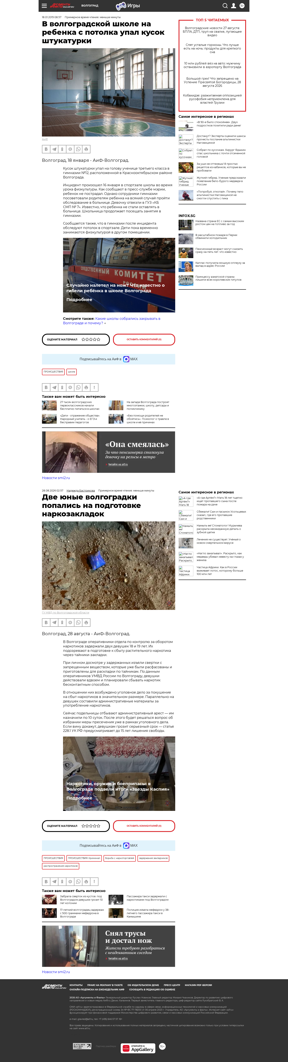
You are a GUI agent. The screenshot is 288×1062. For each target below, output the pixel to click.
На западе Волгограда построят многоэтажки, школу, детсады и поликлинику (148, 405)
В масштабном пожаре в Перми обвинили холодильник (216, 237)
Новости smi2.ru (56, 478)
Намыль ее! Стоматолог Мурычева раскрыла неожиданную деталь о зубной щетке (219, 529)
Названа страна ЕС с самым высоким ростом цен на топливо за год (219, 223)
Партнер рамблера (106, 1046)
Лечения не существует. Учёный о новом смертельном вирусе (219, 541)
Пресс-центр (172, 985)
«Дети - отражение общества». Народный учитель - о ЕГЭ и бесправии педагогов (80, 419)
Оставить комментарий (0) (144, 339)
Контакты (76, 985)
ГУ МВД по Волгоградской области (65, 612)
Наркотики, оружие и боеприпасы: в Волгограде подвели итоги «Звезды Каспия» (117, 786)
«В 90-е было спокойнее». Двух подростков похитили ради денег (219, 124)
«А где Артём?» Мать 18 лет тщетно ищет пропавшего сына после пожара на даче (219, 501)
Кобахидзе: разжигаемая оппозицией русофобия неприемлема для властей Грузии (212, 99)
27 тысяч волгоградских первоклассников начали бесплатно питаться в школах (79, 405)
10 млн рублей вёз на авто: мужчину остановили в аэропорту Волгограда (212, 65)
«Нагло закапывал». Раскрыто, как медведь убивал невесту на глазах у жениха (220, 557)
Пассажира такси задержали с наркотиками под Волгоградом (147, 898)
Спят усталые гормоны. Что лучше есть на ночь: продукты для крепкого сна (212, 48)
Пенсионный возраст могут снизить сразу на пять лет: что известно (219, 250)
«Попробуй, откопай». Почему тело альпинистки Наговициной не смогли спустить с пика (220, 195)
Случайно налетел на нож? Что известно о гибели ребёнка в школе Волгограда (115, 288)
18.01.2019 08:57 (51, 17)
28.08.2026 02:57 (52, 490)
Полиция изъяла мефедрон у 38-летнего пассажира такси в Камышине (148, 913)
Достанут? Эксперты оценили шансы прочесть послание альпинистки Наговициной (221, 139)
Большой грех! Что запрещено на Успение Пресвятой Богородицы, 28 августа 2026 (212, 82)
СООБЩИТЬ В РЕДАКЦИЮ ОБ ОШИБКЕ (152, 989)
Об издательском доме (143, 985)
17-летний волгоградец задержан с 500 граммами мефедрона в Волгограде (82, 913)
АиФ (45, 139)
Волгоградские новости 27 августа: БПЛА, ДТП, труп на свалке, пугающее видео (212, 31)
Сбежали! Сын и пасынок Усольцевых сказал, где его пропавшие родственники (221, 515)
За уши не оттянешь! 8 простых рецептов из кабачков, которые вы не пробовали (221, 167)
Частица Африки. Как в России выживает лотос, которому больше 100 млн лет (220, 571)
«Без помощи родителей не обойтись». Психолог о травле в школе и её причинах (148, 419)
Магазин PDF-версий (198, 985)
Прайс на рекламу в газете (105, 985)
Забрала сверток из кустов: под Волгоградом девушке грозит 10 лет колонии (81, 900)
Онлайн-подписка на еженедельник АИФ (97, 989)
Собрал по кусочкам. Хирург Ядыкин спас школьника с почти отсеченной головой (221, 153)
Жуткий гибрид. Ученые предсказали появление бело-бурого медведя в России (221, 181)
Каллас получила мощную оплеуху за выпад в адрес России (220, 264)
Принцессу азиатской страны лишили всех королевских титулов (218, 278)
